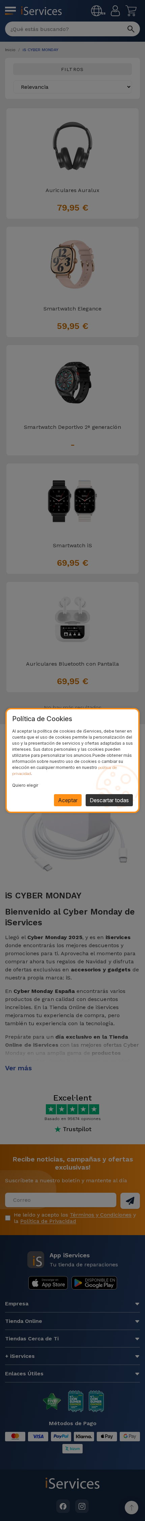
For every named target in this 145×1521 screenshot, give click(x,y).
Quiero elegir (25, 785)
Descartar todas (109, 800)
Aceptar (68, 800)
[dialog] (72, 760)
